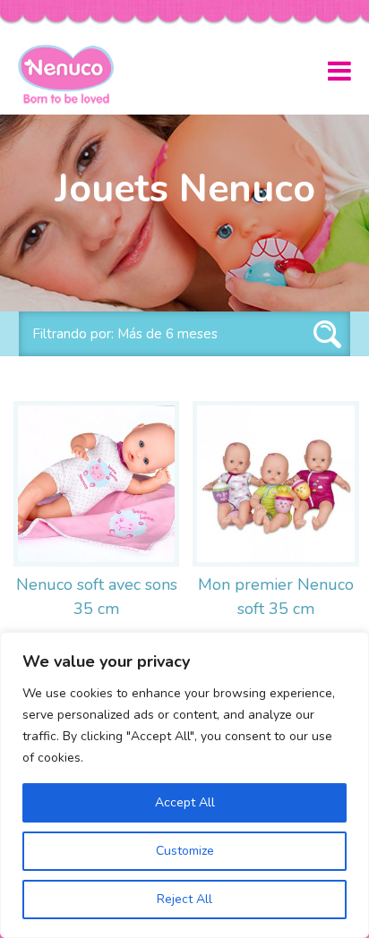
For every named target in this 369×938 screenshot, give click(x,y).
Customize (185, 850)
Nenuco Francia (73, 74)
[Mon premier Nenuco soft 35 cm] (275, 483)
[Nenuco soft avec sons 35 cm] (96, 483)
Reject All (184, 899)
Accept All (185, 802)
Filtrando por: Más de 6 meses (125, 334)
